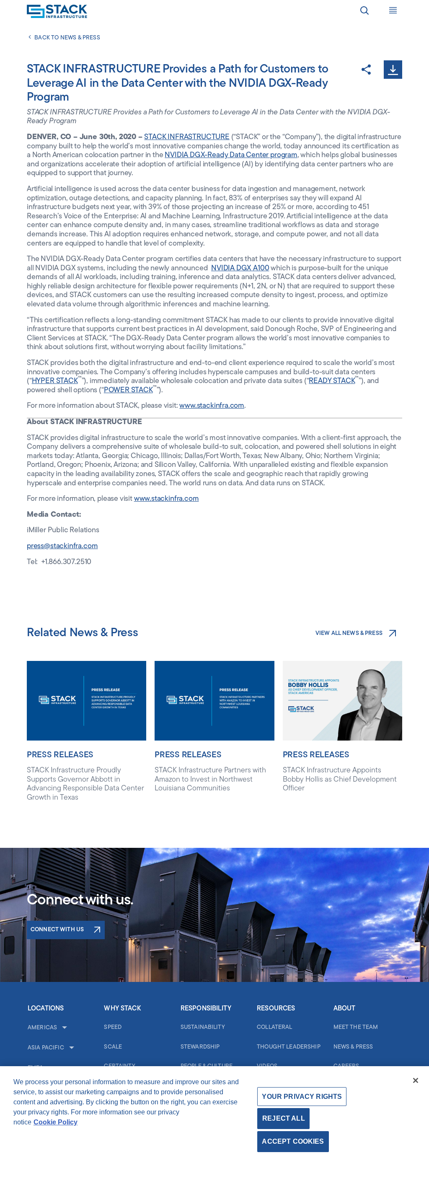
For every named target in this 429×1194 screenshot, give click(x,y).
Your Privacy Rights (302, 1096)
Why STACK (122, 1008)
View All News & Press (348, 633)
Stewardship (200, 1047)
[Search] (364, 11)
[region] (214, 1130)
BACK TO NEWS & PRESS (67, 38)
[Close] (415, 1080)
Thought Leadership (288, 1047)
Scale (113, 1047)
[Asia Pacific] (71, 1048)
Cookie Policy (56, 1122)
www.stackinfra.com (211, 406)
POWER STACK (128, 390)
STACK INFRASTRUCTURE (186, 137)
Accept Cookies (293, 1141)
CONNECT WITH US (57, 930)
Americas (42, 1028)
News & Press (353, 1047)
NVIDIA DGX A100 (240, 268)
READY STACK (332, 381)
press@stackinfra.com (62, 546)
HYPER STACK (55, 381)
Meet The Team (355, 1027)
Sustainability (203, 1027)
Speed (112, 1027)
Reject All (283, 1118)
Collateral (274, 1027)
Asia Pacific (46, 1048)
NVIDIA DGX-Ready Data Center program (231, 155)
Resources (276, 1008)
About (344, 1008)
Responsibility (206, 1008)
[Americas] (64, 1028)
